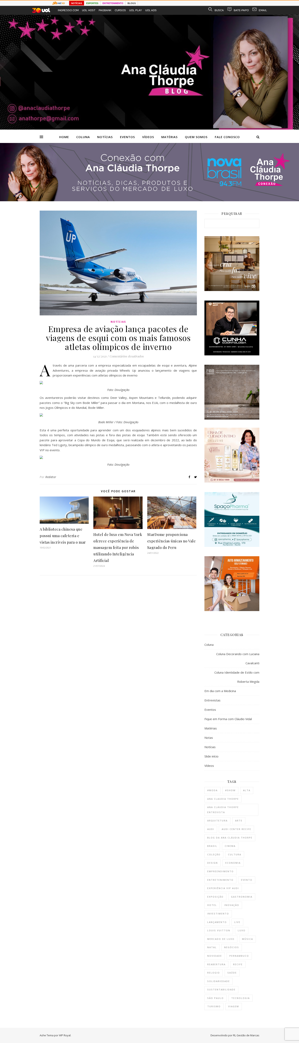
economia (233, 862)
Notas (208, 738)
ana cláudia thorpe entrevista (223, 810)
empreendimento (220, 871)
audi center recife (236, 829)
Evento (246, 879)
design (212, 862)
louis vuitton (218, 930)
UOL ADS (151, 10)
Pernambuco (239, 955)
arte (238, 820)
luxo (242, 930)
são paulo (215, 998)
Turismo (214, 1006)
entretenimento (220, 879)
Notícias (105, 137)
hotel (212, 905)
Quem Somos (196, 137)
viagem (233, 1006)
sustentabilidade (221, 989)
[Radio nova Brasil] (149, 200)
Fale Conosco (227, 137)
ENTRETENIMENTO (113, 3)
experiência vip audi (223, 888)
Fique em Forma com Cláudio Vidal (228, 719)
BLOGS (132, 3)
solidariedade (218, 981)
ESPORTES (92, 3)
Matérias (169, 137)
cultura (234, 854)
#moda (212, 790)
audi (210, 829)
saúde (232, 972)
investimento (218, 913)
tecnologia (240, 998)
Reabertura (216, 964)
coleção (213, 854)
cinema (230, 845)
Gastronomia (241, 896)
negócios (231, 947)
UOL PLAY (135, 10)
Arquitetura (217, 820)
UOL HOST (88, 10)
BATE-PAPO (241, 10)
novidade (214, 955)
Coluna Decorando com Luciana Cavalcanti (237, 658)
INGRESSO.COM (68, 10)
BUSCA (219, 10)
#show (230, 790)
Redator (50, 477)
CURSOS (120, 10)
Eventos (127, 137)
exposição (215, 896)
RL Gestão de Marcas (246, 1035)
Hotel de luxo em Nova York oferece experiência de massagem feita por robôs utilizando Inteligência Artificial (117, 547)
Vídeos (148, 137)
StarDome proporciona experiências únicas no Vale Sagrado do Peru (171, 541)
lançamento (217, 922)
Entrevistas (212, 700)
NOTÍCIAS (76, 3)
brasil (212, 845)
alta (246, 790)
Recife (238, 964)
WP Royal (65, 1035)
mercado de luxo (221, 938)
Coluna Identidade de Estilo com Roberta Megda (236, 677)
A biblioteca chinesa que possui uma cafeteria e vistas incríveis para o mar (63, 536)
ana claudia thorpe (223, 798)
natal (212, 947)
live (237, 922)
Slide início (211, 756)
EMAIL (263, 10)
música (247, 938)
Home (64, 137)
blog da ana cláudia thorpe (229, 837)
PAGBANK (105, 10)
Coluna (83, 137)
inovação (231, 905)
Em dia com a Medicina (220, 691)
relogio (213, 972)
